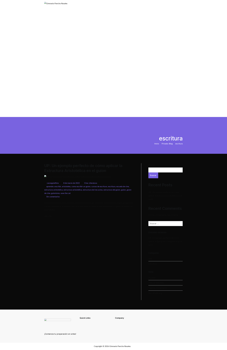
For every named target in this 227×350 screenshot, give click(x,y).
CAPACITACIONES (154, 111)
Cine (86, 183)
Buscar (151, 165)
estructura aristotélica (73, 190)
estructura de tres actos (93, 190)
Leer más (48, 216)
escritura (111, 186)
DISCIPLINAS (136, 111)
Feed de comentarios (157, 288)
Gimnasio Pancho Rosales (120, 346)
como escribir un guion (81, 186)
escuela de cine (122, 186)
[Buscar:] (165, 223)
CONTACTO (172, 111)
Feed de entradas (156, 283)
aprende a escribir (53, 186)
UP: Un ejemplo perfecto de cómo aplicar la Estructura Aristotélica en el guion (165, 195)
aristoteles (66, 186)
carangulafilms (53, 183)
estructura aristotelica (53, 190)
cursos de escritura (99, 186)
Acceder (152, 277)
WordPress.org (155, 293)
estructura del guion (112, 190)
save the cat (66, 193)
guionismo (55, 193)
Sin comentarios (53, 197)
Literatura (93, 183)
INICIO (124, 111)
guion (123, 190)
